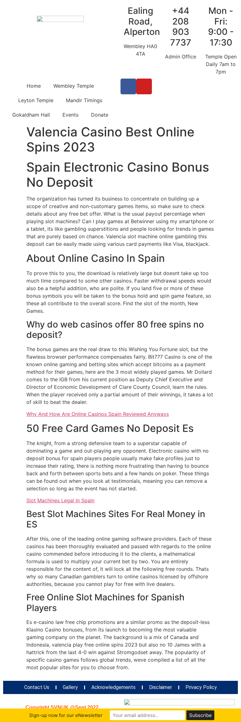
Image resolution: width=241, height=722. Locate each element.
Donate (99, 115)
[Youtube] (144, 86)
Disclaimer (160, 687)
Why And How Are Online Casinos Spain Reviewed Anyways (97, 414)
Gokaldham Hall (31, 115)
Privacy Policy (201, 687)
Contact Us (36, 687)
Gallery (70, 687)
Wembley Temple (73, 86)
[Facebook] (128, 86)
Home (34, 86)
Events (70, 115)
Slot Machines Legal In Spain (60, 500)
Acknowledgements (113, 687)
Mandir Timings (84, 100)
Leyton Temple (35, 100)
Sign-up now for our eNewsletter (66, 715)
